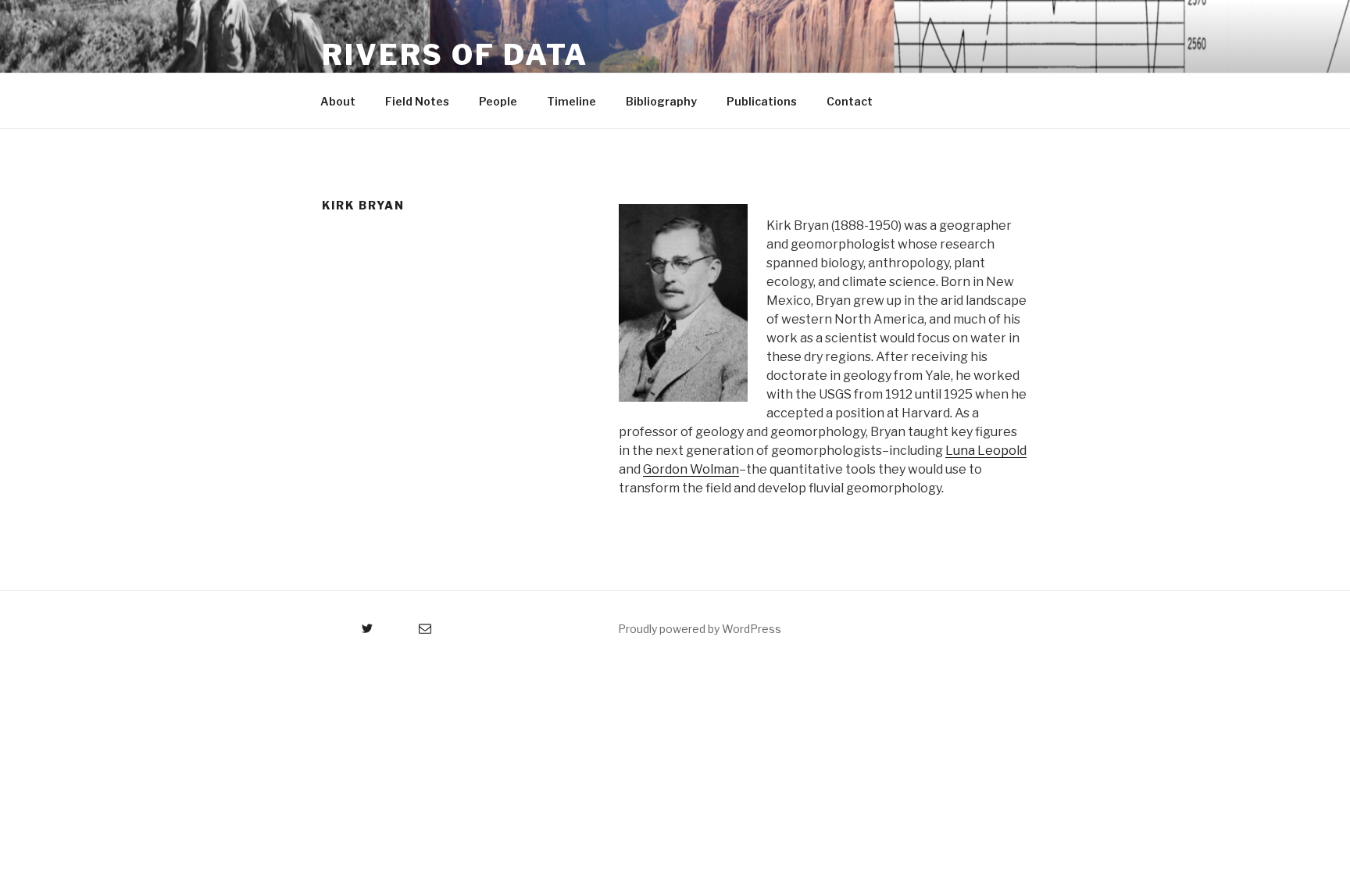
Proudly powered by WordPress (699, 628)
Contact (850, 101)
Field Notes (417, 101)
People (498, 101)
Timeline (571, 101)
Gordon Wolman (691, 469)
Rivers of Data (455, 55)
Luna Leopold (986, 450)
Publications (762, 101)
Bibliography (661, 101)
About (337, 101)
